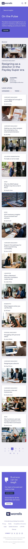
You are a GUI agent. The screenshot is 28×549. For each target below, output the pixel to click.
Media (9, 523)
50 (10, 453)
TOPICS (17, 91)
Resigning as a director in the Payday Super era (13, 67)
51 (14, 453)
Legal (5, 526)
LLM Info (22, 526)
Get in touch (9, 493)
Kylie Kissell (13, 77)
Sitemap (14, 529)
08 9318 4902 (13, 81)
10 (19, 451)
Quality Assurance (13, 526)
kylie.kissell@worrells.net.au (16, 82)
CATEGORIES (5, 91)
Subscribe (5, 30)
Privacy (4, 523)
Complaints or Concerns (20, 523)
